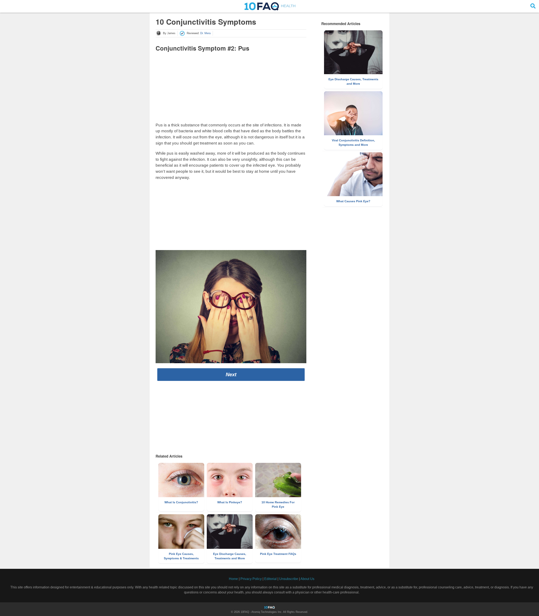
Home (233, 579)
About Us (307, 579)
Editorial (270, 579)
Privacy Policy (251, 579)
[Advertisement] (231, 86)
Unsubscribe (288, 579)
